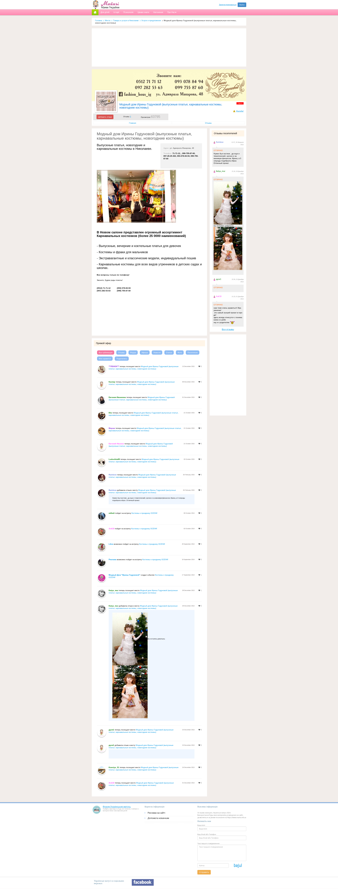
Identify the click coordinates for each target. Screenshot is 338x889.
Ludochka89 (114, 459)
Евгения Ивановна (117, 397)
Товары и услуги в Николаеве (126, 20)
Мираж (112, 428)
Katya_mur (113, 590)
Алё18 (111, 529)
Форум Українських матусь (117, 806)
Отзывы (208, 123)
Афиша (145, 352)
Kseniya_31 (114, 767)
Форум (133, 352)
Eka (110, 413)
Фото (180, 352)
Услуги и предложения (151, 20)
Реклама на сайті (156, 813)
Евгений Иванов (116, 444)
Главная (132, 123)
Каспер (112, 382)
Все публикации (105, 352)
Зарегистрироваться (227, 5)
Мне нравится (105, 359)
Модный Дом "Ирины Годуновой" (124, 575)
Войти (242, 5)
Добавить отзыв (105, 117)
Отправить (204, 872)
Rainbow (113, 475)
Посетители (192, 352)
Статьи (169, 352)
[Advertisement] (169, 47)
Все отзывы (228, 329)
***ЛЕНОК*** (114, 366)
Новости (157, 352)
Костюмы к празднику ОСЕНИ (144, 513)
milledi (112, 513)
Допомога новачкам (158, 818)
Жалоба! (240, 111)
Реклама (112, 559)
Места (107, 20)
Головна (98, 20)
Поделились (121, 359)
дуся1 (111, 730)
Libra (111, 544)
